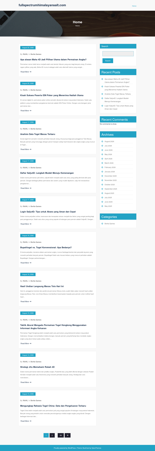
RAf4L (25, 54)
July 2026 (108, 145)
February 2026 (110, 167)
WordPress (72, 448)
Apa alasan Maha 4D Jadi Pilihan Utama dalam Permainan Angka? (53, 59)
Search (104, 46)
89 (61, 435)
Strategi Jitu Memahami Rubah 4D (37, 366)
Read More (25, 72)
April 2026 (108, 158)
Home (134, 6)
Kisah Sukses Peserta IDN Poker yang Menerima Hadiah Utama (51, 95)
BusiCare (86, 448)
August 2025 (109, 193)
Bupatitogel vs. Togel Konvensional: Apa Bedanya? (46, 247)
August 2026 (109, 141)
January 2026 (110, 171)
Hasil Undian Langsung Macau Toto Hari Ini (42, 286)
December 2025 (111, 176)
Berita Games (36, 54)
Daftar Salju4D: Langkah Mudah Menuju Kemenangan (47, 172)
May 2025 (108, 206)
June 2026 (109, 150)
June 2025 (109, 202)
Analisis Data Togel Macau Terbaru (37, 134)
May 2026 (108, 154)
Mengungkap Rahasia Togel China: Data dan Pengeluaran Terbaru (53, 405)
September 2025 (111, 189)
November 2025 (111, 180)
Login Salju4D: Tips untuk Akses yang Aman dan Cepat (48, 211)
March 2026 (109, 163)
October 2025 (110, 184)
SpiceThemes (96, 448)
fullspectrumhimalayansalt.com (42, 5)
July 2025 (108, 197)
